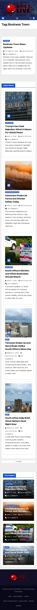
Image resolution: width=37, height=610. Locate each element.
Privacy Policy (23, 601)
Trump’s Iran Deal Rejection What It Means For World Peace (18, 129)
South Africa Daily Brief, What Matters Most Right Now (17, 421)
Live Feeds (6, 40)
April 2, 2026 (12, 280)
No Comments (10, 54)
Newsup (30, 589)
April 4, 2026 (12, 205)
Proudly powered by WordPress (12, 589)
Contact (26, 596)
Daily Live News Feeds (10, 601)
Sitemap (31, 601)
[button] (30, 18)
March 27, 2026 (13, 353)
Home (10, 596)
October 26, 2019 (11, 51)
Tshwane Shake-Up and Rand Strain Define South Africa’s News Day (18, 346)
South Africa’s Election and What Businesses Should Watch (17, 273)
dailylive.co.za (27, 51)
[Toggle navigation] (17, 18)
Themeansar (18, 591)
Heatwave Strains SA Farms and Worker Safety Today (16, 198)
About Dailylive (17, 596)
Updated (18, 605)
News (7, 339)
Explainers (9, 267)
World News (9, 123)
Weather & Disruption (12, 192)
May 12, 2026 (12, 136)
